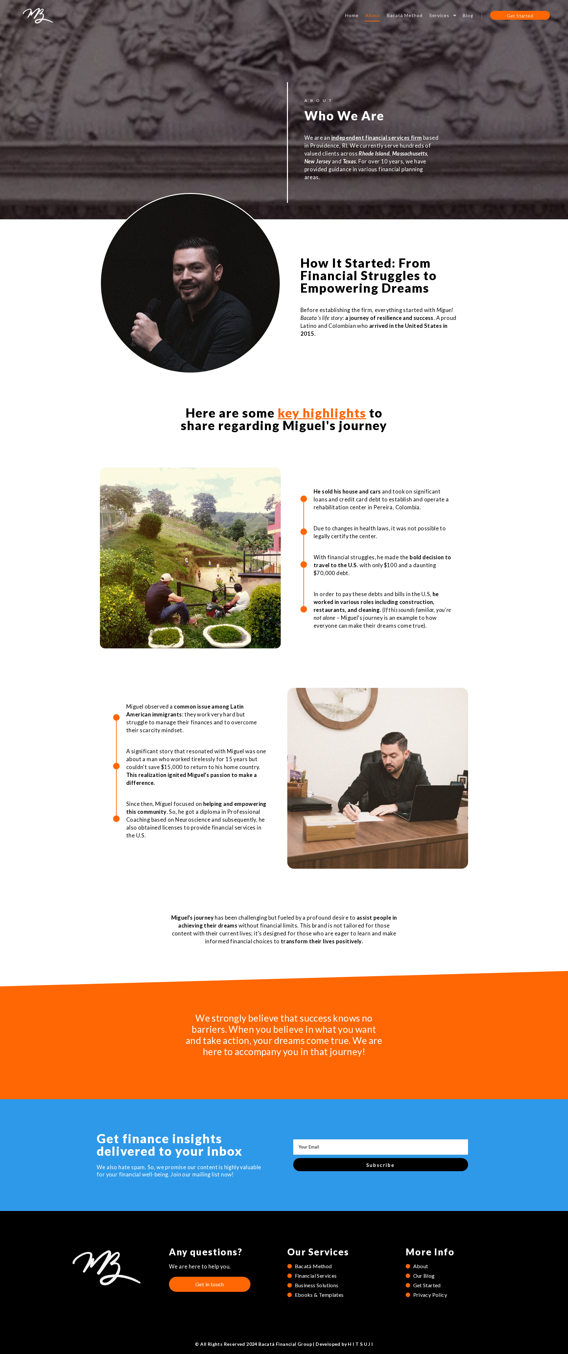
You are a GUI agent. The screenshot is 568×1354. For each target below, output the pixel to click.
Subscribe (380, 1165)
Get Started (520, 15)
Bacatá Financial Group (285, 1344)
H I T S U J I (360, 1344)
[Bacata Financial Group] (37, 15)
